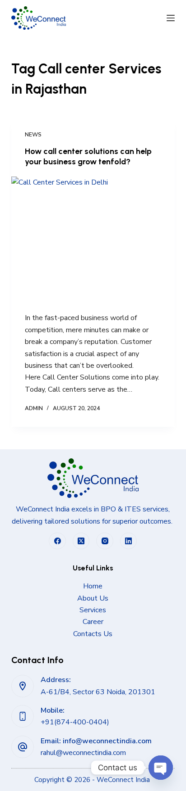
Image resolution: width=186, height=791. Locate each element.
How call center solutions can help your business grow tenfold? (88, 156)
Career (93, 622)
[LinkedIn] (128, 541)
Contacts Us (92, 634)
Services (92, 610)
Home (92, 586)
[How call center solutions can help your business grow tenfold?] (93, 237)
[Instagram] (104, 541)
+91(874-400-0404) (75, 722)
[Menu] (171, 18)
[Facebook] (57, 541)
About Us (92, 598)
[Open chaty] (161, 767)
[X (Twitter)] (81, 541)
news (33, 134)
